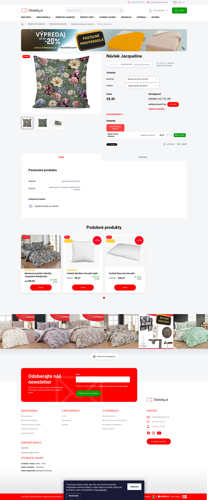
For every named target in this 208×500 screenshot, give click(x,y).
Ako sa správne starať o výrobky (114, 420)
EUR (179, 2)
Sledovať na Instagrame (106, 356)
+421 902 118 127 (158, 422)
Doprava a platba (27, 433)
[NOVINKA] (41, 253)
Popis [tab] (61, 157)
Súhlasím (134, 487)
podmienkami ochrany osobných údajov (113, 386)
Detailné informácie (114, 114)
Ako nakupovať (26, 416)
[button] (171, 134)
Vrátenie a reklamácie (29, 429)
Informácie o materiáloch (112, 425)
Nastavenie (73, 496)
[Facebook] (148, 432)
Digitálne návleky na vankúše (47, 206)
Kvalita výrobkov (108, 429)
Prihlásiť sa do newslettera (88, 393)
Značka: (164, 65)
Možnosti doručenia (157, 109)
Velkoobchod (67, 420)
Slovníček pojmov (109, 416)
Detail (41, 287)
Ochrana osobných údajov (31, 425)
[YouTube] (159, 432)
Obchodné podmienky (29, 420)
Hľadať (121, 10)
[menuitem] (27, 17)
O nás (64, 416)
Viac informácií (100, 490)
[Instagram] (153, 432)
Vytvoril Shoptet (144, 497)
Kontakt (65, 425)
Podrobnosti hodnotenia (142, 64)
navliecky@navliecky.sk (160, 417)
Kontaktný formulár (158, 441)
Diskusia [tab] (143, 157)
